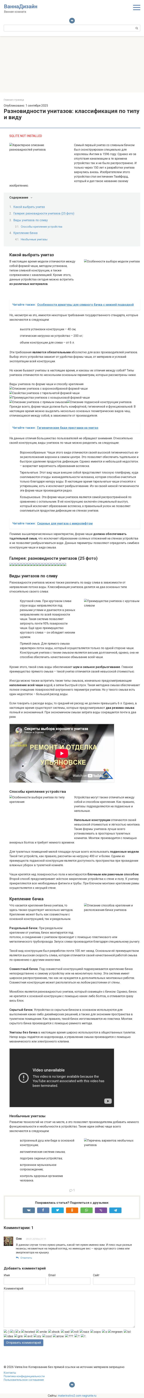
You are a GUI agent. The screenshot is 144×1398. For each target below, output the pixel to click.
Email (52, 1275)
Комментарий (13, 1288)
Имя (7, 1275)
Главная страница (14, 99)
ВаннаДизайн (20, 6)
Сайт (96, 1275)
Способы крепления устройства (41, 226)
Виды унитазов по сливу (30, 220)
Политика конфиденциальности (24, 1376)
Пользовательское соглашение (24, 1380)
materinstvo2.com (69, 1395)
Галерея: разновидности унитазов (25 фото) (43, 213)
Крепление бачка (25, 233)
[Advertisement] (72, 64)
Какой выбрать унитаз (29, 207)
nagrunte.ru (89, 1395)
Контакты (10, 1372)
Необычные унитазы (34, 239)
